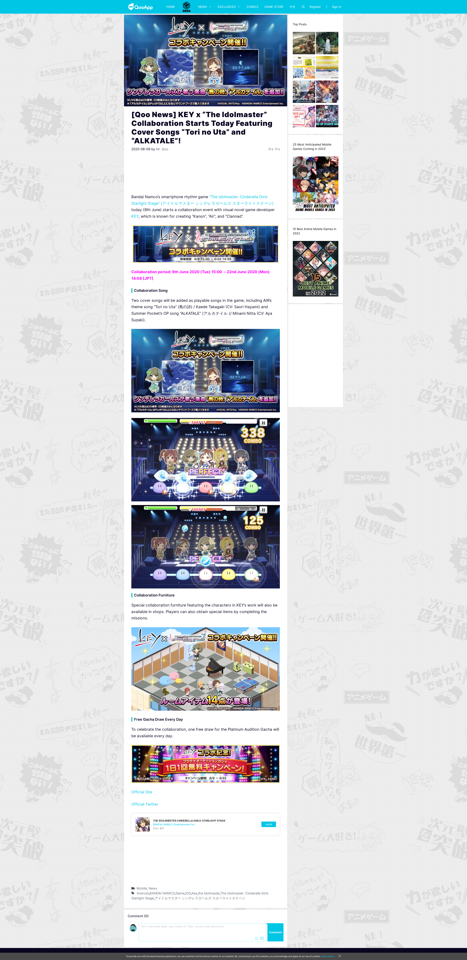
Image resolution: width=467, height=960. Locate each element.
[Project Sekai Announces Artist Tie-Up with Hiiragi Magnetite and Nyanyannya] (304, 68)
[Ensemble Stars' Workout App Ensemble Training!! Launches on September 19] (327, 68)
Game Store (274, 7)
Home (170, 7)
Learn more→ (328, 956)
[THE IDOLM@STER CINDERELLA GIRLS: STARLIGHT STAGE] (206, 824)
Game (180, 893)
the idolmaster (209, 893)
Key (194, 893)
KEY (135, 216)
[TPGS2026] (186, 6)
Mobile (142, 888)
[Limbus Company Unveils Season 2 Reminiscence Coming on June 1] (327, 44)
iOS (188, 893)
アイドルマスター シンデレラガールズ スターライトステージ (200, 898)
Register (315, 7)
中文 (293, 7)
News (202, 7)
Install (268, 824)
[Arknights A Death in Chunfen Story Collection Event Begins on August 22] (304, 44)
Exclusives (227, 7)
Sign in (336, 7)
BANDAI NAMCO (162, 893)
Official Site (141, 792)
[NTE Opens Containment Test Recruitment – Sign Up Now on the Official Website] (327, 117)
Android (143, 893)
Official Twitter (144, 804)
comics (252, 7)
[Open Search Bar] (303, 7)
